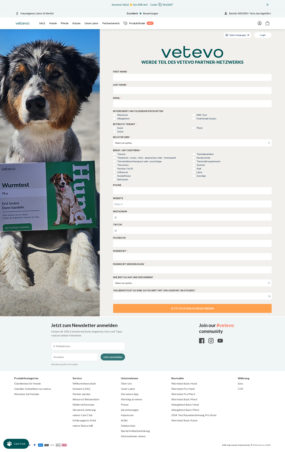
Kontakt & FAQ (81, 388)
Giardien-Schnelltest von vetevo (32, 388)
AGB (224, 445)
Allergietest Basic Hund (185, 404)
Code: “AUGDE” (161, 4)
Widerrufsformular (83, 404)
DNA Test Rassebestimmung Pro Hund (193, 415)
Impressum (127, 415)
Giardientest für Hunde (27, 383)
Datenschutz (128, 425)
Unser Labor (91, 23)
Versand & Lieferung (84, 409)
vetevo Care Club (83, 415)
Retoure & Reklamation (86, 399)
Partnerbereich (111, 23)
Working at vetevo (131, 399)
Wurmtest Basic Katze (184, 420)
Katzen (76, 23)
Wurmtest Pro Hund (183, 388)
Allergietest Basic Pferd (185, 409)
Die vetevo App (130, 394)
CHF (240, 388)
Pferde (64, 23)
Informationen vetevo (133, 436)
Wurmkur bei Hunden (26, 394)
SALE (42, 23)
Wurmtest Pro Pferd (183, 394)
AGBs (124, 420)
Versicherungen (130, 409)
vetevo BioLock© (83, 425)
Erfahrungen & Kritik (84, 420)
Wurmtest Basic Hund (184, 383)
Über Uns (126, 383)
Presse (125, 404)
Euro (240, 383)
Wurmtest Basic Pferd (184, 399)
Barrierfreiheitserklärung (135, 430)
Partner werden (81, 394)
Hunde (53, 23)
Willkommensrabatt (84, 383)
